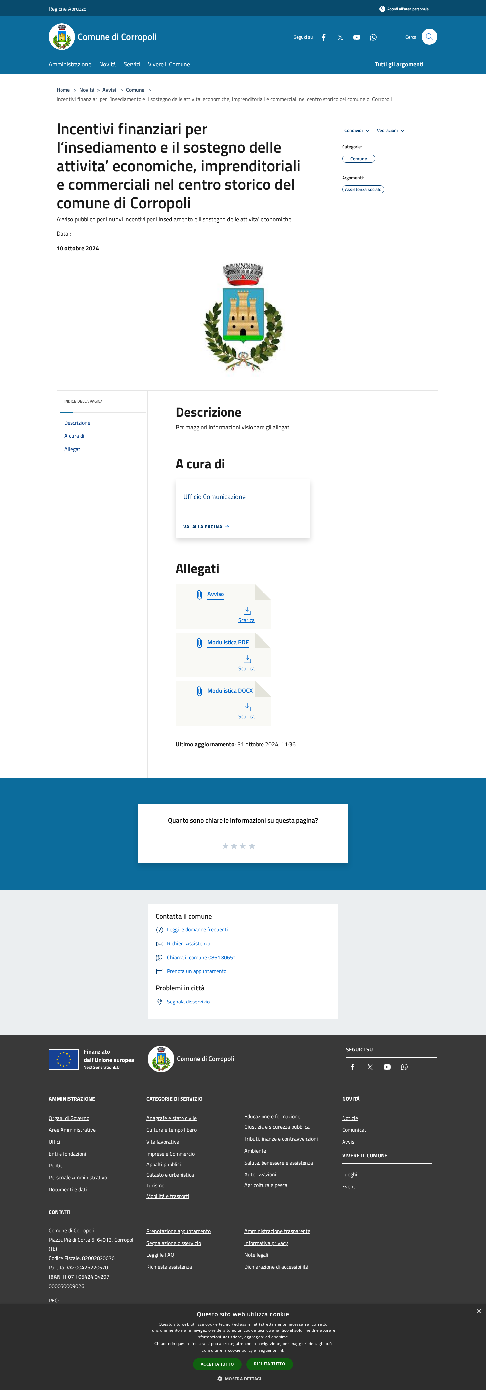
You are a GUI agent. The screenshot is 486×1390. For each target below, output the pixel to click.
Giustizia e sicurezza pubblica (277, 1127)
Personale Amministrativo (78, 1177)
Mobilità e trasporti (167, 1196)
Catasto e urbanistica (170, 1175)
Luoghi (349, 1174)
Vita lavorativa (162, 1142)
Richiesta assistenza (169, 1267)
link (280, 1350)
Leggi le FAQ (160, 1255)
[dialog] (243, 1347)
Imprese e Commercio (170, 1154)
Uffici (54, 1142)
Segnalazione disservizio (173, 1243)
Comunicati (355, 1130)
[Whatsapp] (370, 36)
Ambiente (255, 1151)
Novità (86, 90)
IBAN (55, 1277)
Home (63, 90)
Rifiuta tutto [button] (269, 1364)
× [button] (478, 1311)
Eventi (349, 1186)
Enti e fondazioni (67, 1154)
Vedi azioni (388, 130)
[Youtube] (354, 36)
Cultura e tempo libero (171, 1130)
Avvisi (109, 90)
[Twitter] (337, 36)
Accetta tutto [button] (217, 1364)
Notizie (350, 1118)
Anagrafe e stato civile (171, 1118)
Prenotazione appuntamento (178, 1231)
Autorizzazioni (260, 1174)
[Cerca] (429, 37)
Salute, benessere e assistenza (278, 1162)
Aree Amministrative (72, 1130)
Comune (135, 90)
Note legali (256, 1255)
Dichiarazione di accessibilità (276, 1267)
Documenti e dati (68, 1189)
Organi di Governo (69, 1118)
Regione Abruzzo (67, 9)
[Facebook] (321, 36)
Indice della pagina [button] (83, 401)
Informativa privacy (266, 1243)
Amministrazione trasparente (277, 1231)
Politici (56, 1165)
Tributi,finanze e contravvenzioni (281, 1139)
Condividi (354, 130)
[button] (242, 1378)
